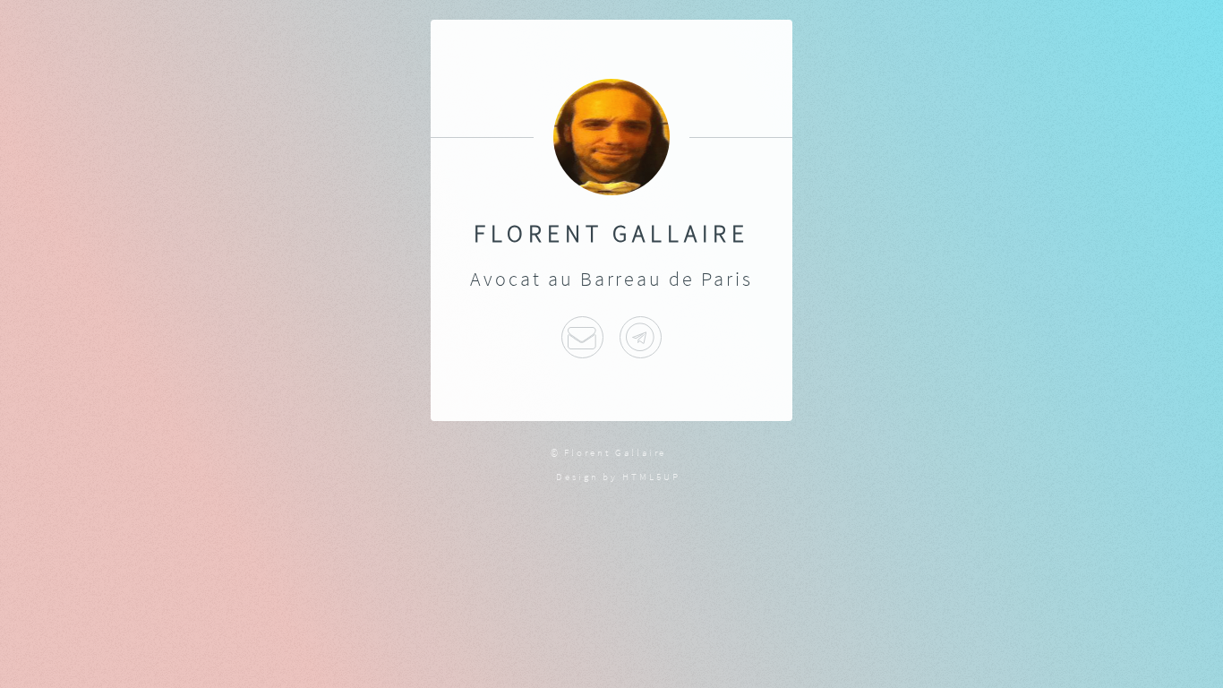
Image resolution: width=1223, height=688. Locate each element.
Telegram (641, 337)
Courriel (582, 337)
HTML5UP (651, 476)
